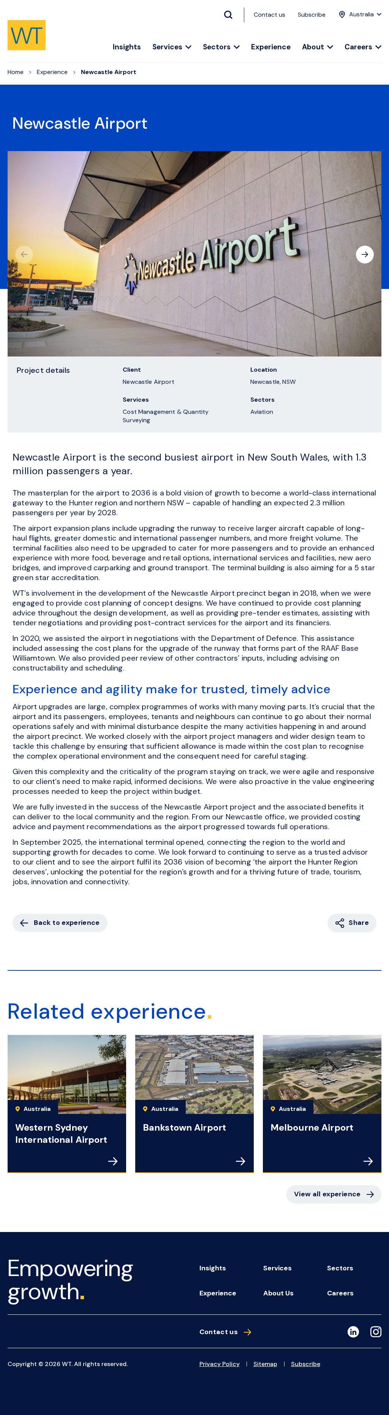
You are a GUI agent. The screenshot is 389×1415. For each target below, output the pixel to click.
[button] (365, 254)
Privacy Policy (219, 1364)
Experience (271, 47)
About (313, 47)
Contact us (269, 15)
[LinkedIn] (353, 1332)
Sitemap (265, 1364)
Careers (358, 47)
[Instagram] (375, 1333)
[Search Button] (231, 15)
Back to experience (67, 922)
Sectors (217, 47)
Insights (127, 47)
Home (16, 72)
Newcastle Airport (108, 72)
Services (167, 47)
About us (278, 1293)
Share (359, 922)
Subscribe (312, 15)
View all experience (327, 1194)
